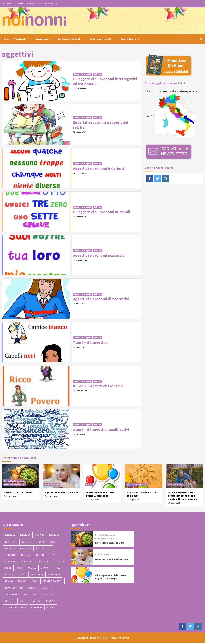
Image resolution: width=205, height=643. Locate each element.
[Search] (201, 39)
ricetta (47, 594)
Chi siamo (6, 3)
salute (24, 600)
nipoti (22, 574)
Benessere (42, 39)
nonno (32, 587)
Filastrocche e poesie (136, 484)
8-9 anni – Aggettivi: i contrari (98, 385)
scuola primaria (15, 607)
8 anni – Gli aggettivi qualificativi (101, 429)
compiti (27, 541)
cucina (53, 541)
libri (8, 568)
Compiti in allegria (82, 74)
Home (5, 39)
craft (40, 541)
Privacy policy (51, 3)
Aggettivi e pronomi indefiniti (98, 168)
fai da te (10, 548)
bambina (10, 535)
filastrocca (43, 548)
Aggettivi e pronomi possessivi (99, 255)
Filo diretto (20, 39)
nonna (9, 581)
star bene (36, 607)
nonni (34, 581)
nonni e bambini (52, 581)
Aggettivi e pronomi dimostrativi (101, 298)
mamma (31, 568)
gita (51, 555)
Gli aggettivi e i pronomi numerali (101, 211)
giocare (26, 555)
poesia (45, 587)
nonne (22, 581)
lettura (59, 561)
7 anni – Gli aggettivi (90, 342)
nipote (9, 574)
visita (51, 607)
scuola (50, 600)
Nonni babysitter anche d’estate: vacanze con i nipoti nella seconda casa (183, 496)
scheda (37, 600)
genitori (10, 555)
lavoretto (28, 561)
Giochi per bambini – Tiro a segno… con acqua (101, 494)
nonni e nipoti (14, 587)
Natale (58, 568)
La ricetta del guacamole (18, 492)
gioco (40, 555)
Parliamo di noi (52, 484)
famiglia (25, 548)
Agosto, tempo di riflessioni (61, 492)
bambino (54, 535)
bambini (40, 535)
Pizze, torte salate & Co (14, 484)
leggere (44, 561)
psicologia (12, 594)
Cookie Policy (34, 3)
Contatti (19, 3)
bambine (25, 535)
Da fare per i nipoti (100, 39)
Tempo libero (128, 39)
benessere (11, 541)
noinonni (37, 574)
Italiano (97, 74)
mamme (45, 568)
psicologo (31, 594)
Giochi (89, 484)
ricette (10, 600)
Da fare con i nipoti (69, 39)
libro (19, 568)
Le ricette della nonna (14, 481)
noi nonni (54, 574)
